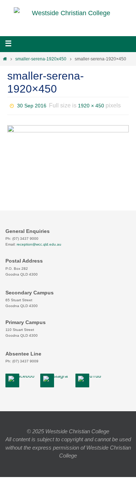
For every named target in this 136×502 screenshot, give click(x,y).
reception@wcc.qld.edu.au (39, 244)
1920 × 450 (91, 105)
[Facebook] (21, 379)
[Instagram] (57, 379)
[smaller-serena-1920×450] (68, 137)
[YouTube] (90, 379)
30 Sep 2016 (31, 105)
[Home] (5, 58)
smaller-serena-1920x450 (40, 58)
